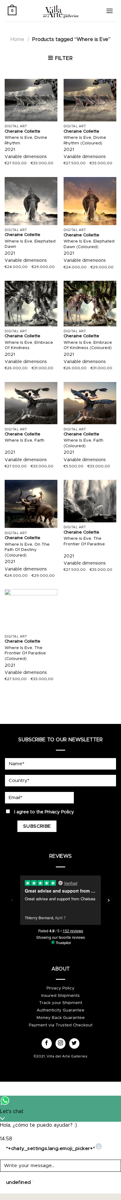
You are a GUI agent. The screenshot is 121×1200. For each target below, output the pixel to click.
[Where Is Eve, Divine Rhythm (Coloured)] (90, 100)
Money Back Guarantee (61, 1018)
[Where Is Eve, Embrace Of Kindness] (31, 303)
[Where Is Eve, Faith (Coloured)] (90, 403)
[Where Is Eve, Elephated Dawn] (31, 201)
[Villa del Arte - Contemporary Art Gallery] (60, 11)
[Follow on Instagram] (61, 1043)
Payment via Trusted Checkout (60, 1025)
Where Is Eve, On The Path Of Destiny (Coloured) (27, 549)
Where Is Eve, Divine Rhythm (26, 140)
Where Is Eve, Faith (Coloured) (83, 443)
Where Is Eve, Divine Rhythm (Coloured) (85, 140)
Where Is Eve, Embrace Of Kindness (29, 345)
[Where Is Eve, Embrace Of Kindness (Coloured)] (90, 303)
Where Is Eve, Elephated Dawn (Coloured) (89, 244)
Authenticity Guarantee (60, 1010)
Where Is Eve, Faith (24, 440)
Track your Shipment (60, 1003)
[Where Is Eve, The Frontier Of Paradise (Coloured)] (31, 610)
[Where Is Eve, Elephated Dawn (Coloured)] (90, 201)
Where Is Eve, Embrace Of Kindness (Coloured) (88, 345)
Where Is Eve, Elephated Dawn (30, 244)
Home (17, 39)
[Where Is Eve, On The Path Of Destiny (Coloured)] (31, 504)
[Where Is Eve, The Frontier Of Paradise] (90, 501)
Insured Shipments (60, 995)
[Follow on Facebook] (47, 1043)
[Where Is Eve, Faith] (31, 403)
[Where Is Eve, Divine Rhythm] (31, 100)
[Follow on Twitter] (74, 1043)
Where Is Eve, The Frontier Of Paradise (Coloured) (25, 653)
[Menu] (109, 10)
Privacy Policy (59, 812)
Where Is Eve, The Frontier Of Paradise (84, 541)
